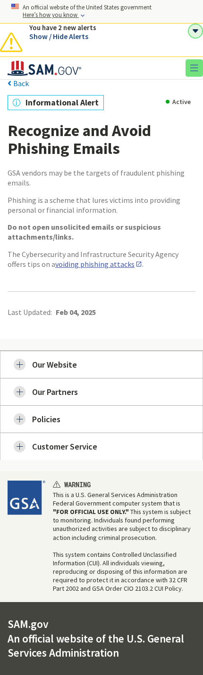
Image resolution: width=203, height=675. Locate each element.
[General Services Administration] (26, 497)
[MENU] (191, 67)
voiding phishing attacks (95, 264)
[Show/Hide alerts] (195, 31)
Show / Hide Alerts (58, 36)
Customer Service (64, 446)
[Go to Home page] (44, 73)
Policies (46, 419)
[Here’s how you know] (101, 11)
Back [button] (21, 84)
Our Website (54, 364)
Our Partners (55, 391)
